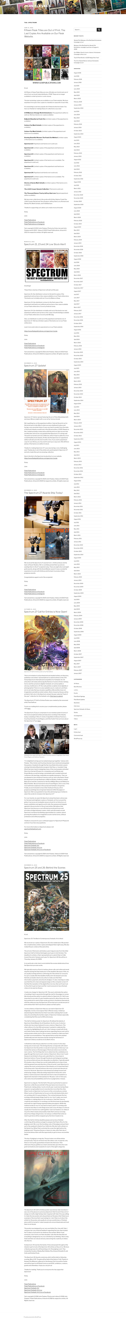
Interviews (77, 706)
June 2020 (77, 211)
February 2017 (78, 310)
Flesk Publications (30, 220)
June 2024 (77, 114)
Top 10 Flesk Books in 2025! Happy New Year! (86, 57)
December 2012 (78, 468)
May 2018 (76, 268)
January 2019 (77, 243)
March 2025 (77, 98)
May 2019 (76, 230)
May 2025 (77, 92)
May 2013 (76, 451)
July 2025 (76, 85)
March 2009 (77, 612)
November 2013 (78, 432)
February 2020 (78, 220)
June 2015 (77, 371)
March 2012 (77, 496)
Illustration (77, 702)
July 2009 (76, 599)
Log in (75, 729)
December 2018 (78, 246)
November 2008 (78, 625)
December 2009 (78, 583)
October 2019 (78, 224)
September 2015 (78, 362)
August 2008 (77, 635)
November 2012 (78, 471)
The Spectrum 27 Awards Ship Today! (43, 492)
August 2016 (77, 329)
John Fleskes (37, 6)
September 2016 (78, 326)
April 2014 (77, 416)
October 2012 (78, 474)
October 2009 (78, 590)
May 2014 (76, 413)
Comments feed (78, 735)
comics (76, 690)
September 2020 (78, 204)
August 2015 (77, 365)
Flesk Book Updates (79, 699)
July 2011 (76, 522)
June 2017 (77, 297)
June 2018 (77, 265)
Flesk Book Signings (79, 696)
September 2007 (78, 657)
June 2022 (77, 166)
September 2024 (78, 108)
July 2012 (76, 484)
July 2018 (76, 262)
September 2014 (78, 400)
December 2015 (78, 352)
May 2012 (76, 490)
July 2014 (76, 407)
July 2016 (76, 333)
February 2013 (78, 461)
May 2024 (77, 118)
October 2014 (78, 397)
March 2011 (77, 535)
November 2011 (78, 509)
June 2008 (77, 641)
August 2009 (77, 596)
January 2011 (77, 541)
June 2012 (77, 487)
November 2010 (78, 548)
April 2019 (77, 233)
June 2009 (77, 602)
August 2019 (77, 227)
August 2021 (77, 182)
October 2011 (77, 513)
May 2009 (77, 606)
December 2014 (78, 390)
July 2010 (76, 561)
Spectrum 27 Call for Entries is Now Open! (45, 611)
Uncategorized (78, 715)
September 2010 (78, 554)
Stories (76, 712)
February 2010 (78, 577)
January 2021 (77, 191)
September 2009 (78, 593)
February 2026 (78, 79)
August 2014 (77, 403)
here (29, 708)
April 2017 (76, 304)
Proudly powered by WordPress (32, 1317)
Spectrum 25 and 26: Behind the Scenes (44, 867)
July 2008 (76, 638)
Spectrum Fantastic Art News (82, 709)
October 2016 (78, 323)
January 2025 (77, 105)
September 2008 (78, 631)
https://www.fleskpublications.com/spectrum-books (40, 331)
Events (76, 693)
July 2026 (76, 76)
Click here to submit (56, 696)
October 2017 (78, 285)
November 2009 (78, 586)
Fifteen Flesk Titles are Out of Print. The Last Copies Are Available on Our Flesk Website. (44, 33)
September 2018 (78, 256)
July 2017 (76, 294)
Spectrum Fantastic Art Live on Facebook (37, 849)
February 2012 (78, 500)
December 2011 (78, 506)
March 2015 (77, 381)
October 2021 (78, 175)
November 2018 (78, 249)
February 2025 (78, 101)
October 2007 (78, 654)
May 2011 (76, 529)
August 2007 (77, 660)
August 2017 (77, 291)
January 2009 (78, 619)
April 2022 (77, 169)
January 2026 (77, 82)
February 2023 (78, 153)
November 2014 (78, 394)
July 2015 (76, 368)
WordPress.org (78, 738)
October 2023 (78, 130)
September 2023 (78, 134)
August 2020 (77, 207)
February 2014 (78, 423)
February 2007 (78, 670)
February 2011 (78, 538)
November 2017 (78, 281)
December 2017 (78, 278)
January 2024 (77, 127)
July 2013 (76, 445)
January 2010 (77, 580)
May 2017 (76, 301)
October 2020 (78, 201)
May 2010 (77, 567)
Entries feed (77, 732)
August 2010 (77, 557)
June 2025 (77, 89)
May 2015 (76, 374)
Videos (76, 719)
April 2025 (77, 95)
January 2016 (77, 349)
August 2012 (77, 480)
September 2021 (78, 179)
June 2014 (77, 410)
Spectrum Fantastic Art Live (33, 847)
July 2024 (76, 111)
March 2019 (77, 236)
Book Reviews (78, 686)
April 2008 (77, 647)
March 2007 (77, 667)
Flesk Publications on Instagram (34, 224)
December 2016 (78, 317)
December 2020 (78, 195)
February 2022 (78, 172)
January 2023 (77, 156)
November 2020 (78, 198)
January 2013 (77, 464)
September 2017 (78, 288)
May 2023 (77, 146)
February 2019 (78, 239)
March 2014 (77, 419)
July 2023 (76, 140)
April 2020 (77, 214)
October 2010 (78, 551)
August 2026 (77, 73)
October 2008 (78, 628)
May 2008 (77, 644)
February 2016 (78, 345)
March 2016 (77, 342)
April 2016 (77, 339)
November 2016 (78, 320)
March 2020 (77, 217)
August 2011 (77, 519)
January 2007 (78, 673)
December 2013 (78, 429)
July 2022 (76, 162)
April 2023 (77, 150)
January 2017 (77, 313)
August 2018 (77, 259)
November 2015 (78, 355)
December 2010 (78, 545)
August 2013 (77, 442)
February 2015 (78, 384)
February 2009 (78, 615)
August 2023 (77, 137)
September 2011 (78, 516)
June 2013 (77, 448)
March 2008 (77, 651)
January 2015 (77, 387)
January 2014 (77, 426)
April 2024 (77, 121)
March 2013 (77, 458)
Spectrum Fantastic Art (31, 845)
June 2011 (76, 525)
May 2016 (76, 336)
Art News (76, 683)
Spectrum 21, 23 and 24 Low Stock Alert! (45, 244)
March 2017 (77, 307)
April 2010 (77, 570)
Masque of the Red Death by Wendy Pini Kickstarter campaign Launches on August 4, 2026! (86, 47)
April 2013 (77, 455)
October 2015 (78, 358)
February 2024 (78, 124)
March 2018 (77, 275)
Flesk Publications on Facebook (34, 222)
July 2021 (76, 185)
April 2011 (76, 532)
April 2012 (76, 493)
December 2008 (78, 622)
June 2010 (77, 564)
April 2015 (77, 378)
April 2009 (77, 609)
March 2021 (77, 188)
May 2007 (77, 663)
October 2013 (78, 435)
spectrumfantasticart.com (32, 829)
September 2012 (78, 477)
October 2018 (78, 252)
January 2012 (77, 503)
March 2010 (77, 574)
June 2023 (77, 143)
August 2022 (77, 159)
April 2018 (77, 272)
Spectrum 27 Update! (35, 365)
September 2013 (78, 439)
